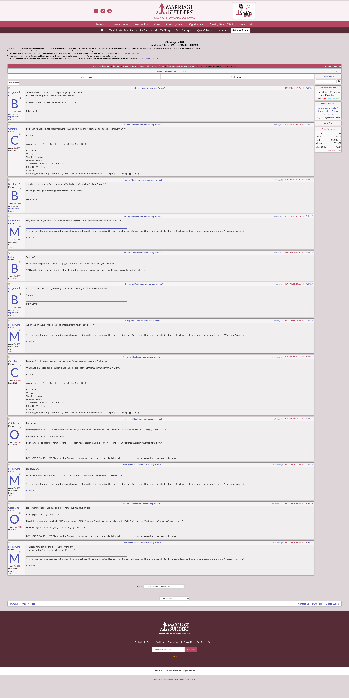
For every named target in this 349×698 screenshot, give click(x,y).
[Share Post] (302, 88)
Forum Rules (14, 603)
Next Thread (236, 77)
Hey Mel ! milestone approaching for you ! (147, 88)
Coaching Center (174, 24)
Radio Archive (247, 24)
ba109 (280, 284)
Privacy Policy (173, 642)
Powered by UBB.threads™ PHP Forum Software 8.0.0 (174, 679)
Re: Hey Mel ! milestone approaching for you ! (143, 124)
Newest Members (328, 104)
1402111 (310, 357)
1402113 (310, 464)
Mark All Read (28, 603)
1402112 (310, 419)
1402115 (310, 542)
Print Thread (13, 82)
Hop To (140, 587)
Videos (157, 24)
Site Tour (144, 30)
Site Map (200, 642)
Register (329, 66)
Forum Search (328, 76)
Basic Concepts (183, 30)
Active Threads (180, 71)
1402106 (310, 180)
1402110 (310, 320)
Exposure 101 (32, 237)
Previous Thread (85, 77)
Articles (222, 30)
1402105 (310, 124)
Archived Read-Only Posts (151, 66)
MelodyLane (278, 357)
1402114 (310, 503)
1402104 (310, 88)
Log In (338, 66)
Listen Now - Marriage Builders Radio (244, 11)
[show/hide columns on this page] (339, 71)
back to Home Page (174, 9)
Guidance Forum (240, 30)
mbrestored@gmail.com (148, 58)
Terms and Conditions (155, 642)
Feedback (138, 642)
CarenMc (279, 180)
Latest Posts (328, 123)
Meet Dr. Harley (162, 30)
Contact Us (303, 603)
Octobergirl (279, 465)
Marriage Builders (101, 66)
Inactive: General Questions (180, 66)
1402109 (310, 284)
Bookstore (101, 24)
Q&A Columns (204, 30)
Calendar (168, 71)
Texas (10, 247)
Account (211, 642)
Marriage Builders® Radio (222, 24)
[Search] (336, 71)
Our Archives (129, 66)
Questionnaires (196, 24)
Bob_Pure (279, 125)
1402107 (310, 216)
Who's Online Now (328, 87)
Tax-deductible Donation (121, 30)
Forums (116, 66)
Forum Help (316, 603)
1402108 (310, 252)
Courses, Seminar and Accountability (130, 24)
